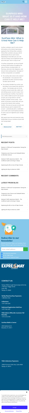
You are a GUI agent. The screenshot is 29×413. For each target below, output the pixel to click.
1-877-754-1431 (6, 309)
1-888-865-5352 (6, 298)
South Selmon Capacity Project (11, 257)
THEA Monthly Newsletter (9, 253)
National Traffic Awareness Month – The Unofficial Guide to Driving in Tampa (11, 159)
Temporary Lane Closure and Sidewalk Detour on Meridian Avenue (13, 154)
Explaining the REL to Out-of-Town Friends (12, 165)
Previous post (8, 127)
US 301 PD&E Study (8, 255)
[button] (26, 392)
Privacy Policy (19, 411)
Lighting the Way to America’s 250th (10, 169)
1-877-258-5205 (6, 303)
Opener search (23, 1)
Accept (14, 407)
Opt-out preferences (9, 411)
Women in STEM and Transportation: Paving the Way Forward (13, 148)
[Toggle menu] (26, 2)
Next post (19, 126)
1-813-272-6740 (6, 317)
